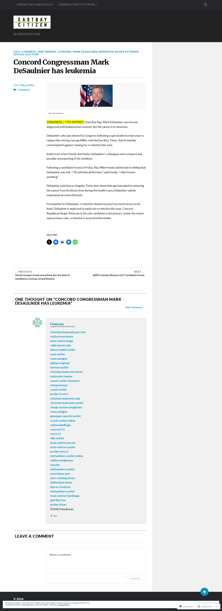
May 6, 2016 (27, 85)
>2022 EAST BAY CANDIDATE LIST (34, 4)
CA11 (16, 51)
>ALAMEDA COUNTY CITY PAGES (76, 4)
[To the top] (204, 592)
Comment (135, 578)
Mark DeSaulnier (85, 51)
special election (26, 54)
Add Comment (134, 307)
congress (28, 51)
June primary (46, 51)
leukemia (64, 51)
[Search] (206, 4)
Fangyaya (57, 324)
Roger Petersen (126, 51)
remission (106, 51)
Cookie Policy (64, 605)
